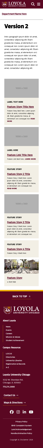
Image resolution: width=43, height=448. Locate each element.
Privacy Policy (21, 421)
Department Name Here (14, 14)
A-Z (7, 367)
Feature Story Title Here (20, 106)
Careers (9, 333)
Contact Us (9, 395)
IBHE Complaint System (21, 425)
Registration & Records (15, 364)
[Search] (33, 4)
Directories (10, 357)
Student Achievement (15, 340)
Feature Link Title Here (20, 154)
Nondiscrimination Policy (21, 433)
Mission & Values (13, 337)
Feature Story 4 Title (18, 249)
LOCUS (9, 353)
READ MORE (12, 188)
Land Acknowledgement (21, 429)
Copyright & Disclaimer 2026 (21, 440)
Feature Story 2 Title (18, 174)
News (8, 327)
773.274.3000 (9, 387)
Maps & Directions (13, 402)
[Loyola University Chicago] (14, 4)
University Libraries (14, 360)
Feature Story (14, 277)
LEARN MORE (30, 159)
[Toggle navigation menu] (38, 4)
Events (9, 330)
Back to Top (20, 296)
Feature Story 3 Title (18, 222)
